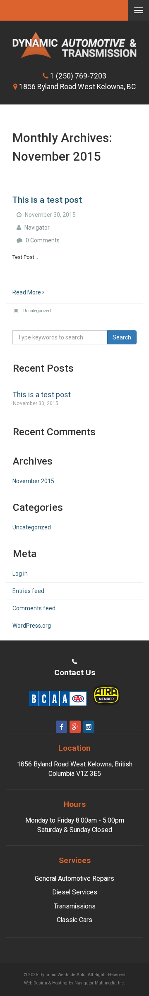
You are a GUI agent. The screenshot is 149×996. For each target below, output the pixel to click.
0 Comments (43, 240)
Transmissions (75, 906)
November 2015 (33, 481)
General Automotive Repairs (74, 878)
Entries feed (28, 591)
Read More (27, 292)
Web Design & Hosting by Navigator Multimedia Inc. (82, 983)
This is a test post (47, 200)
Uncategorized (37, 310)
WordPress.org (31, 625)
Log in (20, 573)
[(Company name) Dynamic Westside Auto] (74, 45)
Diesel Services (74, 892)
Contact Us (74, 672)
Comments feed (33, 608)
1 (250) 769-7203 (78, 76)
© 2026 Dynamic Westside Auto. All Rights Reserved (74, 974)
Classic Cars (74, 920)
